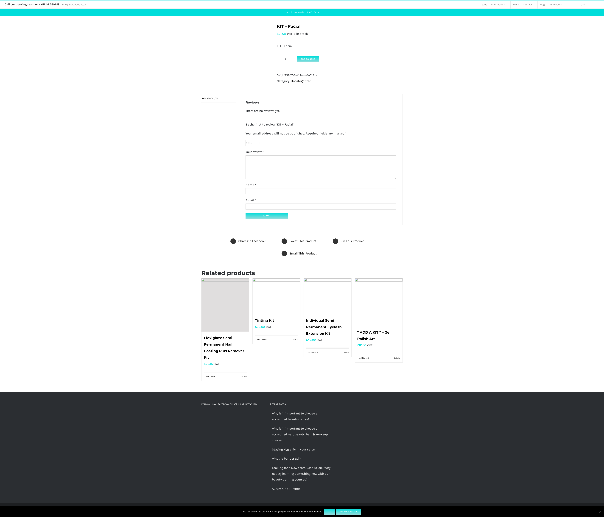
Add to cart (308, 59)
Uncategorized (301, 81)
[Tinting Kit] (276, 296)
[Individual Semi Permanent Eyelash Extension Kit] (327, 296)
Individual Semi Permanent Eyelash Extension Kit (324, 327)
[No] (600, 511)
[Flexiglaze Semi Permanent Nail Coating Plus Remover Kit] (225, 305)
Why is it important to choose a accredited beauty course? (294, 416)
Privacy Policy (348, 511)
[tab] (218, 98)
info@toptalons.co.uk (74, 4)
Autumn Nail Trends (286, 489)
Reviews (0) (209, 98)
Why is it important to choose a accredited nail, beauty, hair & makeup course (300, 434)
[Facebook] (202, 413)
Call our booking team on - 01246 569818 (32, 4)
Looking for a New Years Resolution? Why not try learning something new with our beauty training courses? (301, 473)
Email (251, 200)
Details (244, 376)
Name (251, 185)
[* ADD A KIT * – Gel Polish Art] (379, 302)
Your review (255, 152)
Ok (329, 511)
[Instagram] (207, 413)
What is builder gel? (286, 458)
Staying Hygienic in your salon (293, 449)
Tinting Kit (264, 320)
